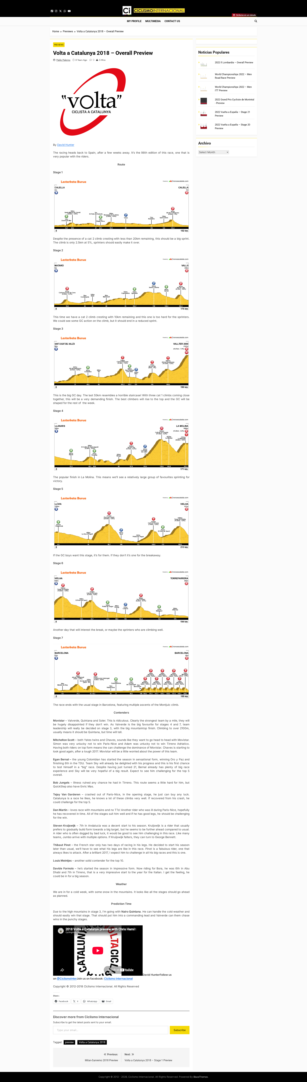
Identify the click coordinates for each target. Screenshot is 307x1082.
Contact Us (172, 21)
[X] (60, 11)
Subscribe (180, 1030)
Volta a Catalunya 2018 (92, 1042)
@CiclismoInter (67, 978)
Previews (58, 44)
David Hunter (65, 144)
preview (69, 1042)
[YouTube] (69, 11)
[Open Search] (256, 21)
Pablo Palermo (63, 60)
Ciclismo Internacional (118, 978)
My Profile (134, 21)
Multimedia (153, 21)
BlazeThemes (200, 1076)
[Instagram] (56, 11)
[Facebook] (52, 11)
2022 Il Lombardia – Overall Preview (234, 62)
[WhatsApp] (65, 11)
